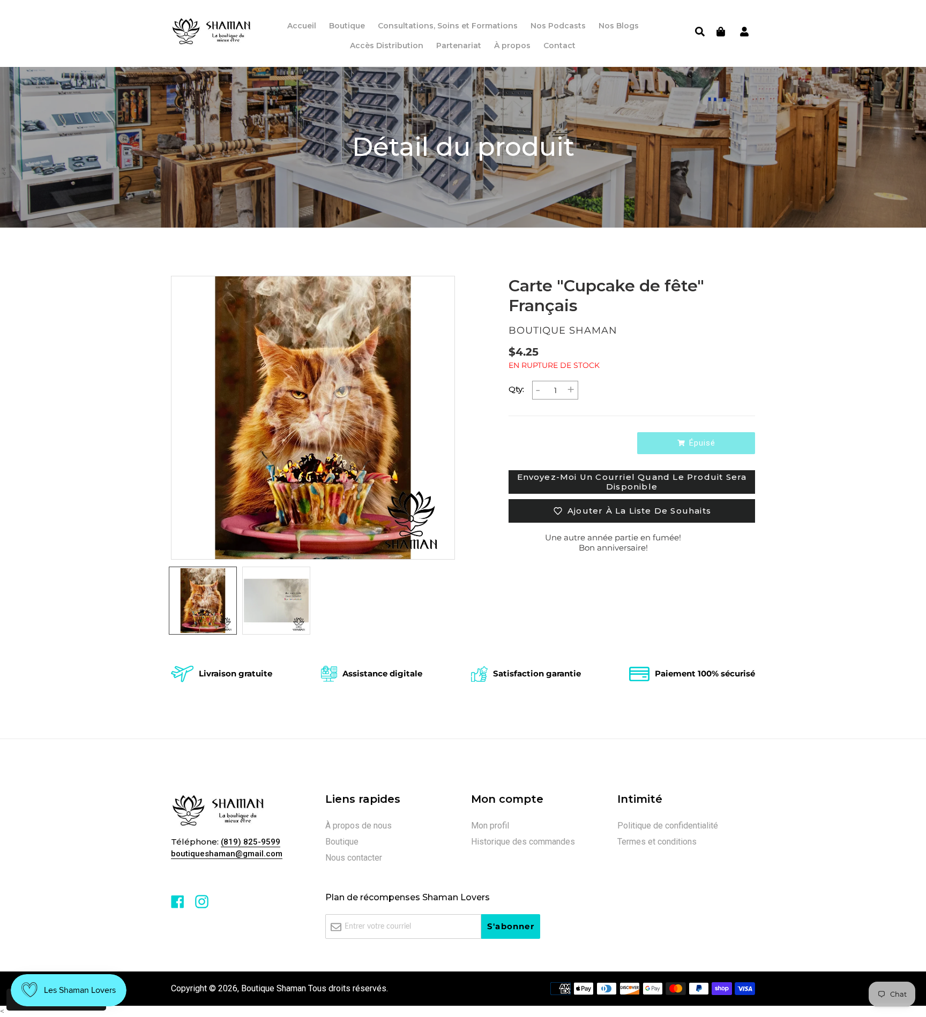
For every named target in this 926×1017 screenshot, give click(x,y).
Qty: (516, 389)
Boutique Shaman (273, 988)
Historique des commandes (523, 842)
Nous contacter (353, 858)
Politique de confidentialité (667, 825)
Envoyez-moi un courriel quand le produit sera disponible (632, 482)
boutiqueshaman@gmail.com (226, 853)
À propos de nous (358, 825)
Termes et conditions (657, 842)
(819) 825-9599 (250, 842)
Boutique (342, 842)
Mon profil (490, 825)
